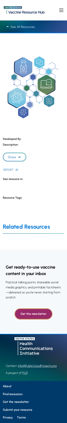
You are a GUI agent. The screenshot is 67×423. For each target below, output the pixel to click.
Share (12, 157)
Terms (21, 417)
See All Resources (22, 27)
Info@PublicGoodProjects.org (37, 366)
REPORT (8, 170)
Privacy (8, 417)
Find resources (13, 394)
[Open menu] (61, 10)
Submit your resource (17, 409)
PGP (25, 373)
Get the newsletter (33, 313)
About (7, 386)
